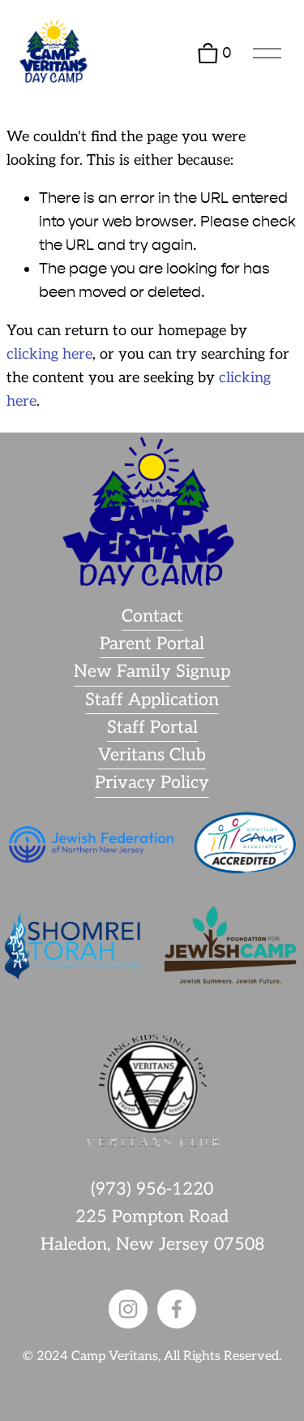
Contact (152, 616)
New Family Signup (152, 671)
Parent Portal (152, 644)
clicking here (49, 354)
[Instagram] (128, 1309)
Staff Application (152, 700)
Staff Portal (152, 727)
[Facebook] (176, 1309)
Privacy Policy (152, 783)
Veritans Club (152, 755)
